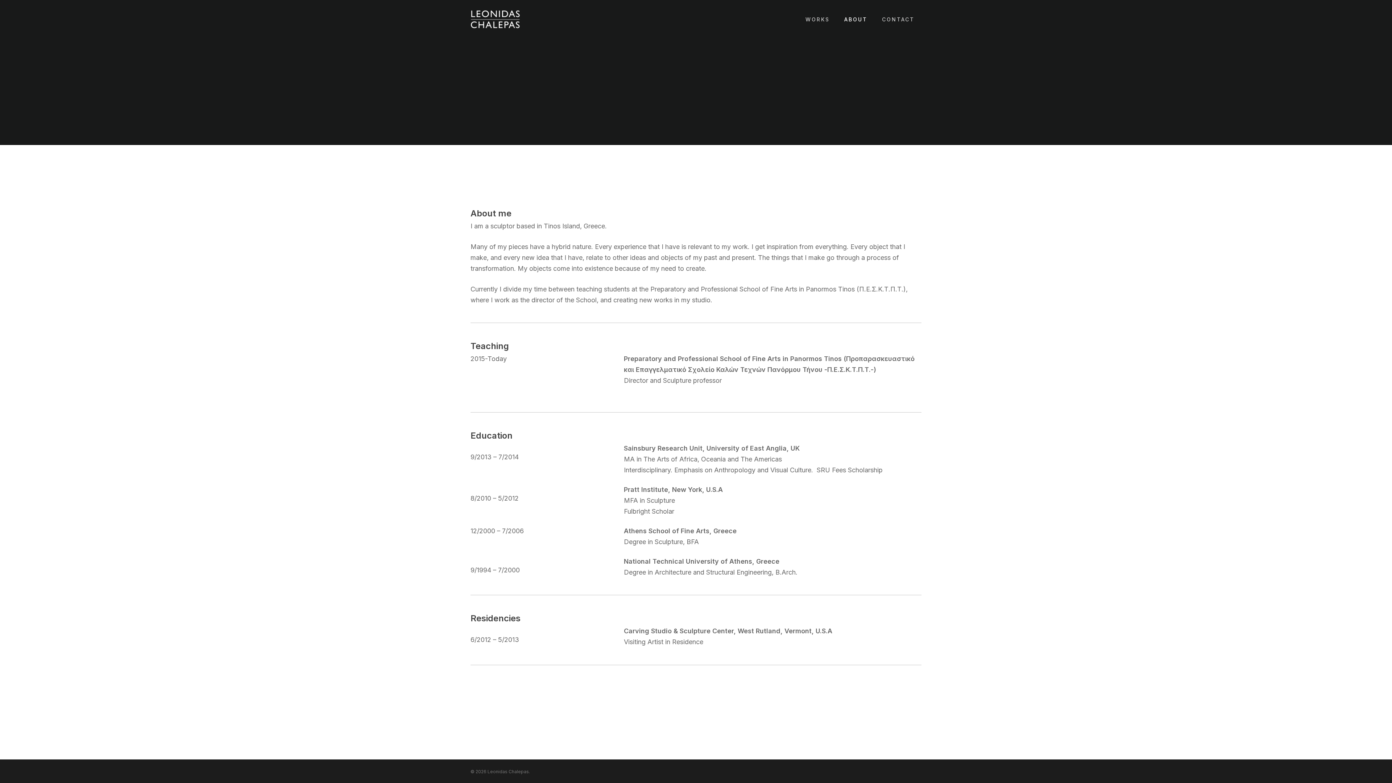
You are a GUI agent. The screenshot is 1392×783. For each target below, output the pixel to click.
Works (817, 19)
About (855, 19)
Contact (898, 19)
